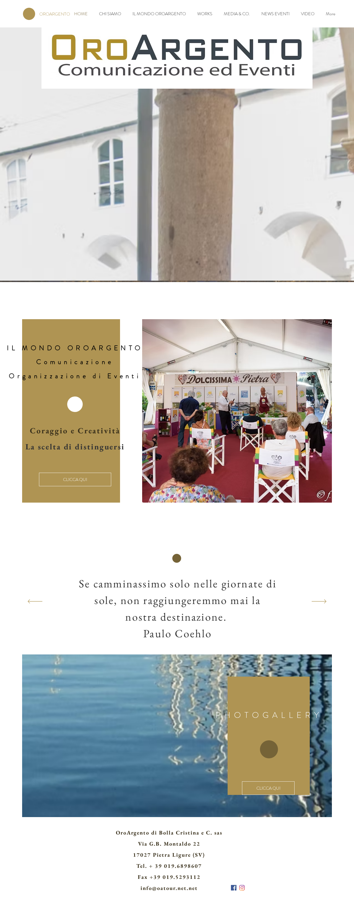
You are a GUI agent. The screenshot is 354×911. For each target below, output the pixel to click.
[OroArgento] (233, 887)
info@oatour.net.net (169, 888)
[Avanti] (319, 601)
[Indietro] (35, 601)
